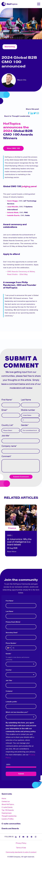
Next (39, 530)
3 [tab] (21, 560)
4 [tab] (23, 560)
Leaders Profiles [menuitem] (8, 819)
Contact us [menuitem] (6, 801)
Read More (11, 549)
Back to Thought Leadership (17, 116)
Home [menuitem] (4, 798)
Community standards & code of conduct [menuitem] (21, 852)
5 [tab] (25, 560)
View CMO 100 (13, 148)
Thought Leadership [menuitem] (9, 816)
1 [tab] (17, 560)
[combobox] (21, 664)
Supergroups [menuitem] (7, 813)
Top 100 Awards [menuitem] (8, 810)
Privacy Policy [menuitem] (21, 843)
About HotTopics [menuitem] (8, 804)
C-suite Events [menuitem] (7, 807)
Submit (21, 774)
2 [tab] (19, 560)
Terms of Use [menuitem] (21, 848)
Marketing (10, 47)
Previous (3, 530)
